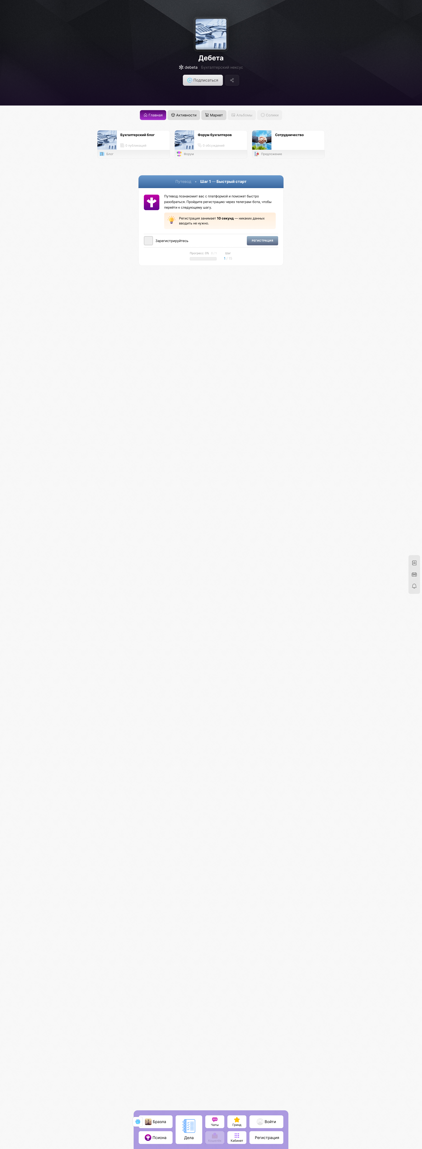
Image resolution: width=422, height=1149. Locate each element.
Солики (272, 115)
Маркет (216, 115)
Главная (155, 115)
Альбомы (243, 115)
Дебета (211, 58)
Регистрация (262, 240)
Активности (185, 115)
